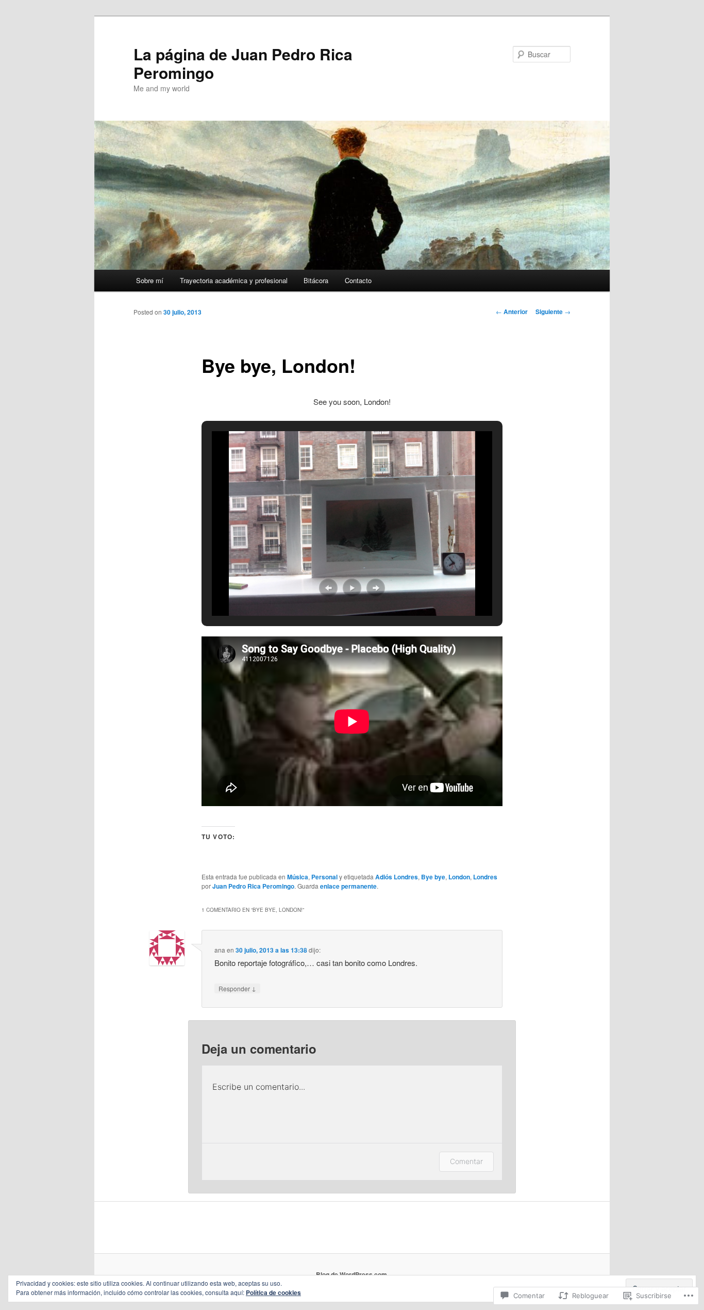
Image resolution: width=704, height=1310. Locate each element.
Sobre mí (149, 280)
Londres (485, 876)
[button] (328, 588)
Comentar (466, 1161)
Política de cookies (273, 1292)
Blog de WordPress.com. (352, 1274)
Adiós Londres (396, 876)
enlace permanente (348, 886)
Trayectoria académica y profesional (234, 280)
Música (297, 876)
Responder (237, 988)
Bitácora (316, 280)
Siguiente (553, 311)
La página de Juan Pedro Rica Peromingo (243, 63)
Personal (324, 876)
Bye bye (433, 876)
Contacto (358, 280)
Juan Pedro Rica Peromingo (253, 886)
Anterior (512, 311)
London (459, 876)
